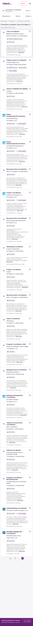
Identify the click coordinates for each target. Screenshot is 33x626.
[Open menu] (30, 3)
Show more (21, 52)
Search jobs (4, 21)
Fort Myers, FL (12, 21)
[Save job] (30, 31)
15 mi (27, 11)
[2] (22, 558)
